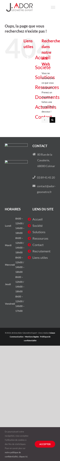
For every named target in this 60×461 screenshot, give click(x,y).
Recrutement (41, 251)
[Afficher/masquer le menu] (53, 7)
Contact (38, 245)
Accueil (37, 219)
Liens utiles (40, 257)
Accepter (45, 444)
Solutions (38, 232)
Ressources (40, 238)
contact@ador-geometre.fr (46, 189)
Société (37, 225)
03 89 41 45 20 (46, 177)
